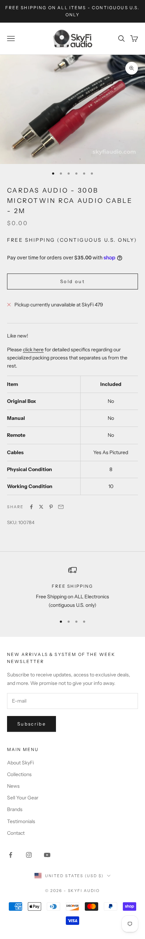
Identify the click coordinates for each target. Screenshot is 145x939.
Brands (15, 809)
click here (33, 349)
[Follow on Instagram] (28, 854)
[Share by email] (61, 507)
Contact (16, 833)
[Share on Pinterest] (51, 507)
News (13, 786)
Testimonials (21, 821)
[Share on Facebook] (31, 507)
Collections (19, 774)
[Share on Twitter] (41, 507)
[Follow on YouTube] (47, 854)
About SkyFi (20, 762)
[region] (72, 587)
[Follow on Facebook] (10, 854)
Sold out (72, 281)
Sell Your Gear (22, 797)
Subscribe (31, 724)
